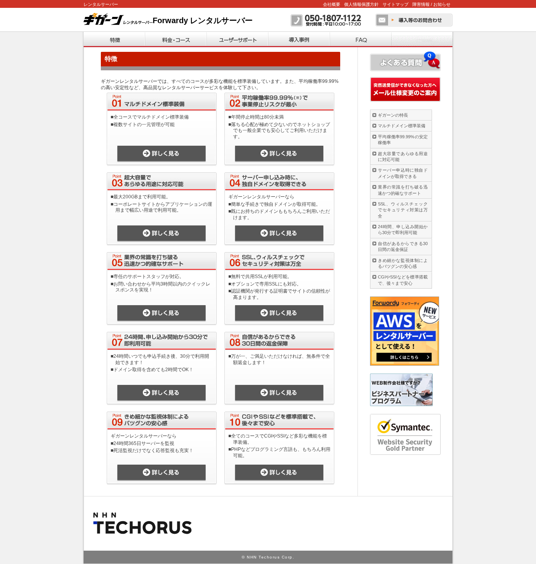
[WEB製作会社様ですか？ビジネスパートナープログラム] (401, 390)
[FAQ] (360, 39)
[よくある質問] (405, 61)
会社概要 (331, 4)
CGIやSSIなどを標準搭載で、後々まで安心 (403, 280)
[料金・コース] (175, 39)
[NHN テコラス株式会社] (143, 523)
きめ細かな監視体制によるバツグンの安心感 (403, 263)
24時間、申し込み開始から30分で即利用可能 (403, 229)
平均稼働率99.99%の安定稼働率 (403, 139)
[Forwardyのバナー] (404, 331)
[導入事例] (299, 39)
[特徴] (114, 39)
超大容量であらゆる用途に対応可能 (403, 156)
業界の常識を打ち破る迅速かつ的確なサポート (403, 190)
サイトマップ (395, 4)
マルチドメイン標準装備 (401, 125)
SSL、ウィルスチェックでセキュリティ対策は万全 (403, 209)
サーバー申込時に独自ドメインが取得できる (403, 173)
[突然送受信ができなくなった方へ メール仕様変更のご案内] (405, 89)
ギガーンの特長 (393, 115)
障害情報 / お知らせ (431, 4)
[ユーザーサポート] (237, 39)
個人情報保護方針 (361, 4)
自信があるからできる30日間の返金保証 (403, 246)
